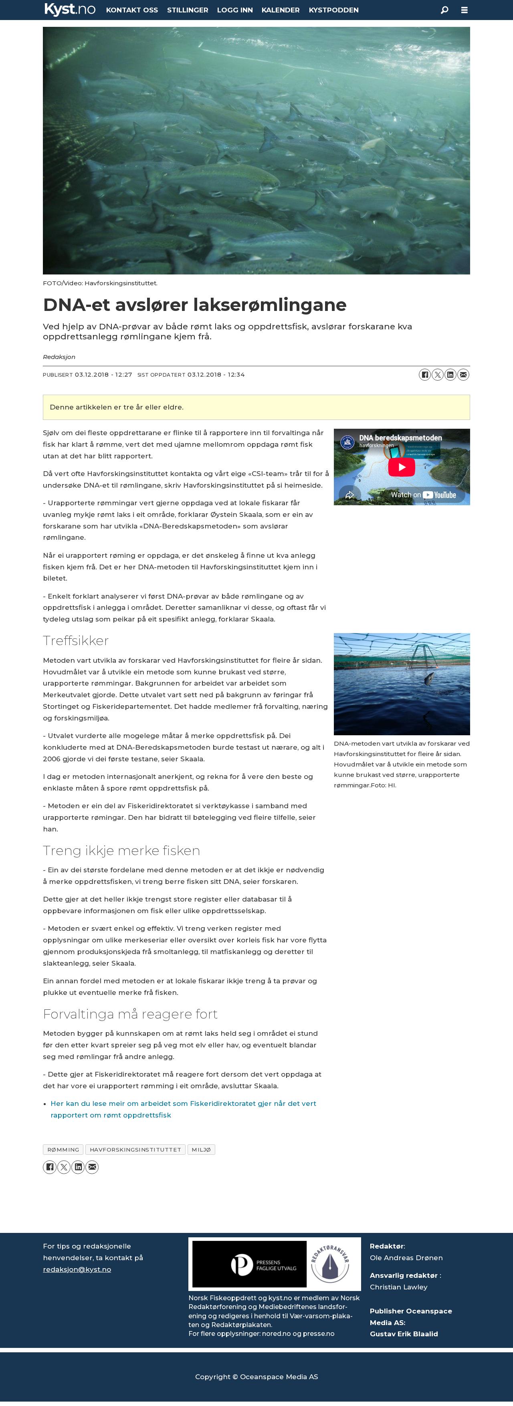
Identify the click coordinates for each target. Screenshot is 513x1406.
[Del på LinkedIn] (450, 375)
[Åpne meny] (464, 10)
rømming (63, 1149)
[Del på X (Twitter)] (438, 375)
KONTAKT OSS (132, 10)
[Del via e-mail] (463, 375)
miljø (201, 1149)
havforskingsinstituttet (136, 1149)
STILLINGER (187, 10)
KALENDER (281, 10)
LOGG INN (235, 10)
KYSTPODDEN (334, 10)
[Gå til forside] (70, 10)
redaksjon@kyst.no (77, 1269)
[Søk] (444, 10)
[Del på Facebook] (425, 375)
